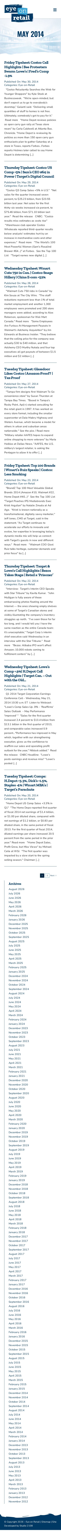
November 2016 (18, 1293)
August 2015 (16, 1358)
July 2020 (14, 1102)
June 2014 (15, 1419)
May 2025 (15, 954)
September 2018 (19, 1197)
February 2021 (18, 1071)
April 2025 (15, 958)
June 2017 (15, 1262)
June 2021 (15, 1054)
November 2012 (18, 1501)
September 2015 (19, 1354)
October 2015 (17, 1349)
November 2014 (18, 1397)
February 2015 (18, 1384)
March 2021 (16, 1067)
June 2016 (15, 1315)
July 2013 (14, 1467)
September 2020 (19, 1093)
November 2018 (18, 1189)
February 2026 (18, 915)
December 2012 (18, 1497)
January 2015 (17, 1388)
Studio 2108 (26, 1525)
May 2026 (15, 902)
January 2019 (17, 1180)
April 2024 (15, 1011)
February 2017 (18, 1280)
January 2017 (17, 1284)
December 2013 (18, 1445)
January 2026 (17, 919)
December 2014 (18, 1393)
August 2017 (16, 1254)
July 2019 (14, 1154)
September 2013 (19, 1458)
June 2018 (15, 1210)
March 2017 (16, 1275)
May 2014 (15, 1423)
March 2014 (16, 1432)
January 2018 (17, 1232)
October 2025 (17, 932)
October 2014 (17, 1401)
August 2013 (16, 1462)
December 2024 (18, 976)
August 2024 (16, 993)
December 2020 (18, 1080)
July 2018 (14, 1206)
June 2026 (15, 898)
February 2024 (18, 1019)
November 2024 (18, 980)
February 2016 (18, 1332)
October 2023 (17, 1037)
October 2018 (17, 1193)
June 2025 (15, 950)
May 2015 (15, 1371)
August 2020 (16, 1097)
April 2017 (15, 1271)
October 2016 (17, 1297)
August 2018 (16, 1202)
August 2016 (16, 1306)
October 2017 (17, 1245)
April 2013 (15, 1480)
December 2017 (18, 1236)
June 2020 (15, 1106)
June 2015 (15, 1367)
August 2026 (16, 889)
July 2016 (14, 1310)
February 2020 (18, 1123)
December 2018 (18, 1184)
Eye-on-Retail (26, 85)
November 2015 (18, 1345)
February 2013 (18, 1488)
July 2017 (14, 1258)
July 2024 (14, 997)
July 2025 (14, 945)
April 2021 (15, 1063)
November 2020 (18, 1084)
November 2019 (18, 1136)
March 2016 (16, 1327)
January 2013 (17, 1493)
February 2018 (18, 1228)
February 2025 (18, 967)
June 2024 (15, 1002)
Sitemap (46, 1521)
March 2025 (16, 963)
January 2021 (17, 1076)
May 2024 (15, 1006)
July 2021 (14, 1050)
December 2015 (18, 1341)
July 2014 (14, 1414)
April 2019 (15, 1167)
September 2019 (19, 1145)
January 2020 (17, 1128)
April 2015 (15, 1375)
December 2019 (18, 1132)
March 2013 (16, 1484)
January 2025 (17, 971)
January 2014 (17, 1440)
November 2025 (18, 928)
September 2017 (19, 1249)
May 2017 (15, 1267)
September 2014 (19, 1406)
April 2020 (15, 1115)
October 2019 (17, 1141)
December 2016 (18, 1288)
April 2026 (15, 906)
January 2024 (17, 1024)
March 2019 (16, 1171)
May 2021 (15, 1058)
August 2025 (16, 941)
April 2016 (15, 1323)
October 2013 (17, 1453)
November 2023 (18, 1032)
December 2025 (18, 924)
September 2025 (19, 937)
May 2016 (15, 1319)
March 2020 (16, 1119)
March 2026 (16, 911)
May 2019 (15, 1162)
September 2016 (19, 1302)
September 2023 (19, 1041)
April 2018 (15, 1219)
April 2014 (15, 1427)
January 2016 (17, 1336)
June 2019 (15, 1158)
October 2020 (17, 1089)
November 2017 (18, 1241)
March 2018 (16, 1223)
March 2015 (16, 1380)
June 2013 (15, 1471)
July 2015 (14, 1362)
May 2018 (15, 1215)
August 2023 (16, 1045)
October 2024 (17, 984)
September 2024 (19, 989)
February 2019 (18, 1176)
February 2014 (18, 1436)
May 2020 (15, 1110)
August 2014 (16, 1410)
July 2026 (14, 893)
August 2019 (16, 1149)
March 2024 (16, 1015)
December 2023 (18, 1028)
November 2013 (18, 1449)
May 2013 (15, 1475)
